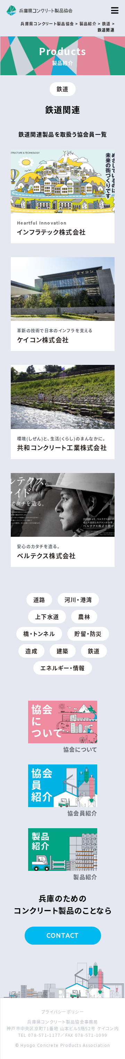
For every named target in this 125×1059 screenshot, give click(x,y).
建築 (63, 651)
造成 (31, 651)
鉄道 (63, 89)
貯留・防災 (88, 633)
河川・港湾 (78, 599)
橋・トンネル (39, 633)
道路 (39, 599)
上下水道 (47, 616)
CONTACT (63, 935)
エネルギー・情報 (62, 668)
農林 (84, 616)
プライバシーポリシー (62, 1012)
